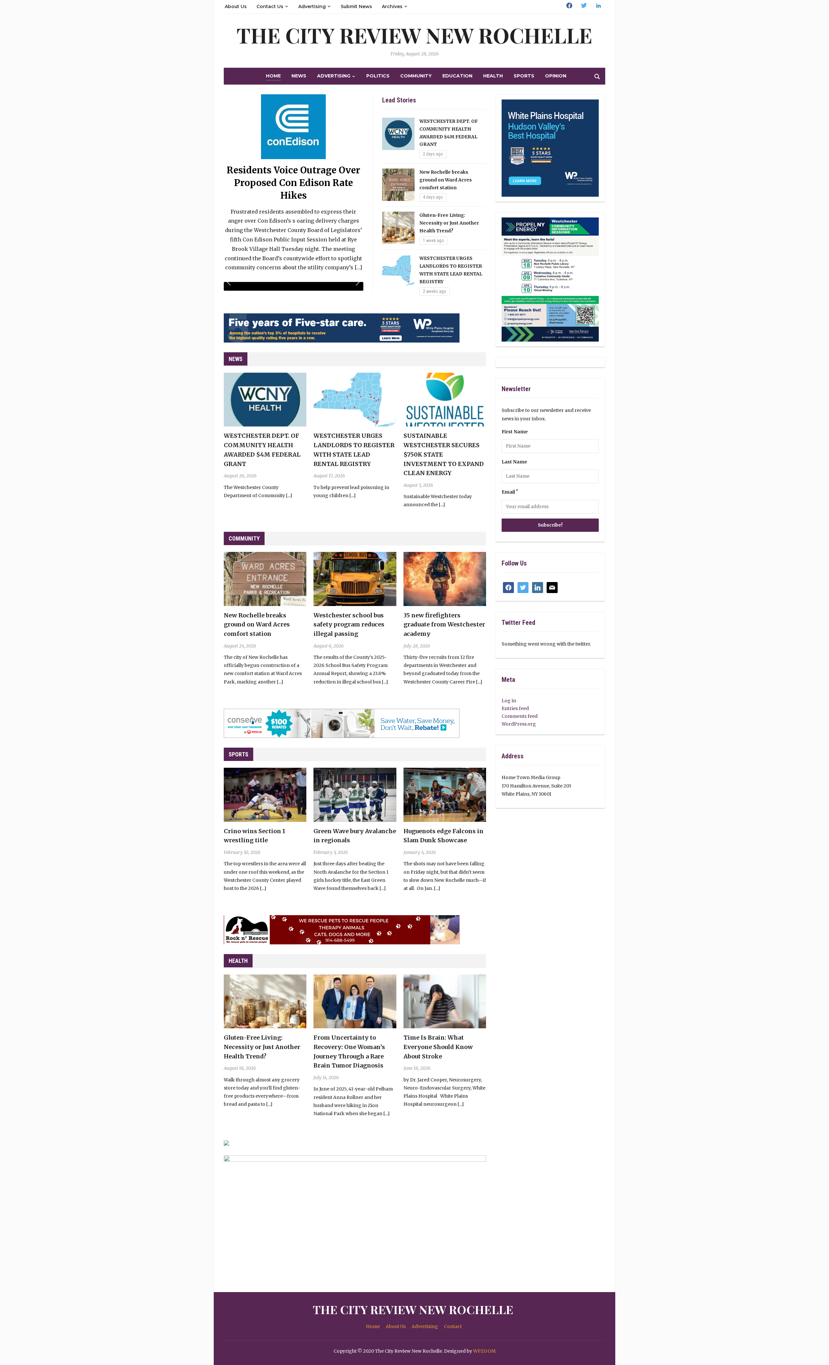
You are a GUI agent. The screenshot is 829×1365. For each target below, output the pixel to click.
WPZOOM (484, 1351)
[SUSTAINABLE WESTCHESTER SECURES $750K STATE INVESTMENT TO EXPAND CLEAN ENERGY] (444, 399)
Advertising (312, 6)
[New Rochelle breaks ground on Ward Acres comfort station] (265, 578)
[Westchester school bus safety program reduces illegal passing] (354, 578)
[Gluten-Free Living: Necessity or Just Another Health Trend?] (265, 1001)
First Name (515, 432)
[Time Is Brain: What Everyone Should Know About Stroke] (444, 1001)
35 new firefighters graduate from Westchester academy (444, 625)
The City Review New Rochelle (414, 35)
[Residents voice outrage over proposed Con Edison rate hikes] (293, 126)
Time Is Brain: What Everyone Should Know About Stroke (438, 1047)
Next (358, 285)
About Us (236, 6)
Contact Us (269, 6)
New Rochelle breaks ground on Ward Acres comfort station (445, 180)
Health (493, 76)
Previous (230, 285)
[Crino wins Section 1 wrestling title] (265, 794)
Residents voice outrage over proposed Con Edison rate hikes (293, 182)
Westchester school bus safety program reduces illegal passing (348, 625)
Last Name (514, 462)
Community (416, 76)
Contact (453, 1326)
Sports (524, 76)
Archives (392, 6)
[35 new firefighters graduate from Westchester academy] (444, 578)
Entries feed (515, 708)
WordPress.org (519, 724)
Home (273, 76)
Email (510, 492)
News (298, 76)
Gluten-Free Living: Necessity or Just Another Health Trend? (449, 223)
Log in (509, 701)
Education (457, 76)
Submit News (356, 6)
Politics (378, 76)
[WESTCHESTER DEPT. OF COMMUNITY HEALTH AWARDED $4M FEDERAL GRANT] (265, 399)
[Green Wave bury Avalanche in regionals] (354, 794)
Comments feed (520, 716)
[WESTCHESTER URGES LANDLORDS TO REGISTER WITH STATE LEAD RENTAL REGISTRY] (354, 399)
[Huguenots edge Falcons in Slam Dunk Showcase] (444, 794)
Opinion (555, 76)
